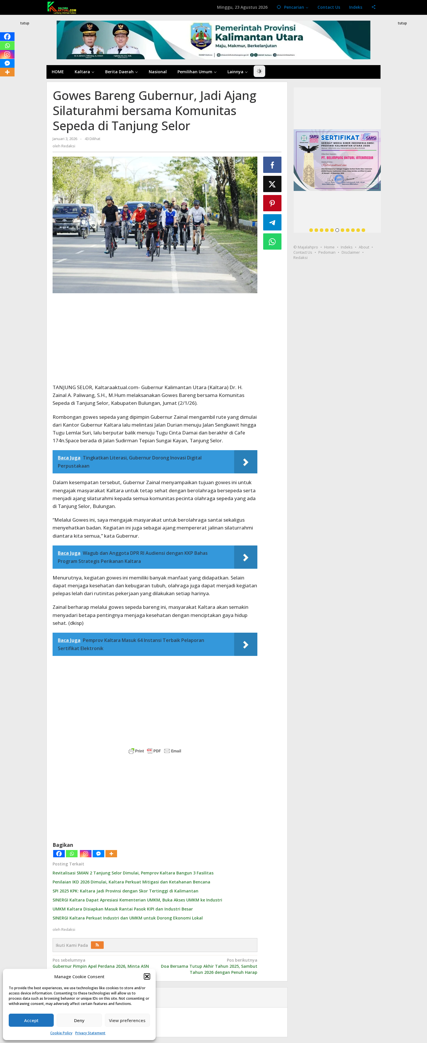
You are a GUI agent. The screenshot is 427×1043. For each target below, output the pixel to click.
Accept (31, 1020)
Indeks (347, 247)
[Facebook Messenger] (98, 853)
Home (329, 247)
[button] (147, 976)
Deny (79, 1020)
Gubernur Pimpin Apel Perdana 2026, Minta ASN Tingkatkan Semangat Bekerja (101, 966)
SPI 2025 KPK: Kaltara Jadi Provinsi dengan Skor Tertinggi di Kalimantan (125, 891)
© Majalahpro (305, 247)
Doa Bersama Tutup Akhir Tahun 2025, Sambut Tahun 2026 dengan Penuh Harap (209, 966)
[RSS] (97, 945)
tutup (24, 23)
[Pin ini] (272, 203)
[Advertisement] (24, 132)
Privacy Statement (90, 1033)
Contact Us (302, 252)
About (364, 247)
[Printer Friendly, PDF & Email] (155, 751)
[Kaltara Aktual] (61, 7)
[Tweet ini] (272, 184)
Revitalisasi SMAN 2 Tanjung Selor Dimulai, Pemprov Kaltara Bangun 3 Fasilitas (133, 873)
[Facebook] (59, 853)
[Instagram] (86, 853)
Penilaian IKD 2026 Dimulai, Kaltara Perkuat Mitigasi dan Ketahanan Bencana (131, 882)
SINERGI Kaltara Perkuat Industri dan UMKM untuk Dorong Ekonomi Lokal (128, 918)
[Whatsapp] (72, 853)
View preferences (127, 1020)
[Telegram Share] (272, 222)
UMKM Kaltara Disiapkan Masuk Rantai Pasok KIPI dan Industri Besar (123, 909)
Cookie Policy (61, 1033)
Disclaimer (351, 252)
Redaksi (300, 257)
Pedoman (327, 252)
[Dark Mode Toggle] (259, 71)
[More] (111, 853)
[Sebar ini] (272, 165)
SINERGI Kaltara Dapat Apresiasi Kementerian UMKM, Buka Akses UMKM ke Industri (137, 900)
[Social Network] (374, 7)
